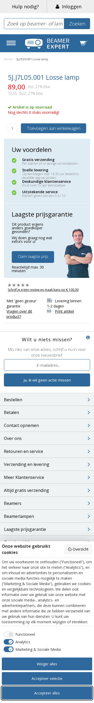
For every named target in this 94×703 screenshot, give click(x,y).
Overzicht (81, 549)
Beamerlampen (19, 516)
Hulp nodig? (25, 6)
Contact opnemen (21, 425)
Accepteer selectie (47, 678)
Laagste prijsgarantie (25, 529)
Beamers (12, 503)
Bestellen (13, 400)
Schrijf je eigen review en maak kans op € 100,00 (43, 289)
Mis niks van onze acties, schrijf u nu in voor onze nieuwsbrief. (47, 352)
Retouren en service (23, 451)
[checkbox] (18, 634)
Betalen (11, 412)
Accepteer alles (47, 693)
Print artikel (64, 311)
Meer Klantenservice (24, 477)
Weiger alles (47, 663)
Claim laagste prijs (33, 256)
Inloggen (70, 6)
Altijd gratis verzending (26, 490)
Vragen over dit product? (19, 314)
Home (8, 59)
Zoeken (77, 24)
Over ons (13, 438)
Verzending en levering (26, 464)
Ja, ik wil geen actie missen (47, 380)
